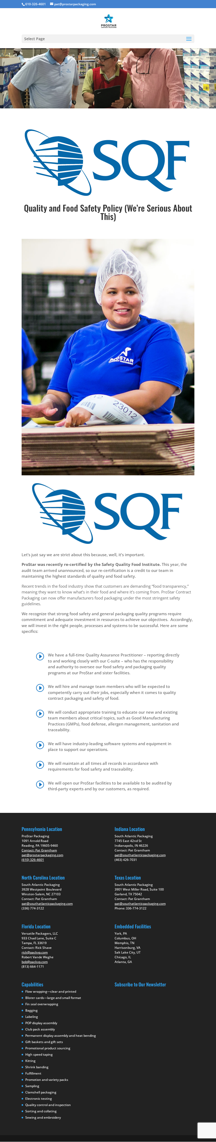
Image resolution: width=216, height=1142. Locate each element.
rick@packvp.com (35, 952)
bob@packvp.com (35, 962)
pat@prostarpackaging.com (42, 855)
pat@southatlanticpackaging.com (47, 903)
